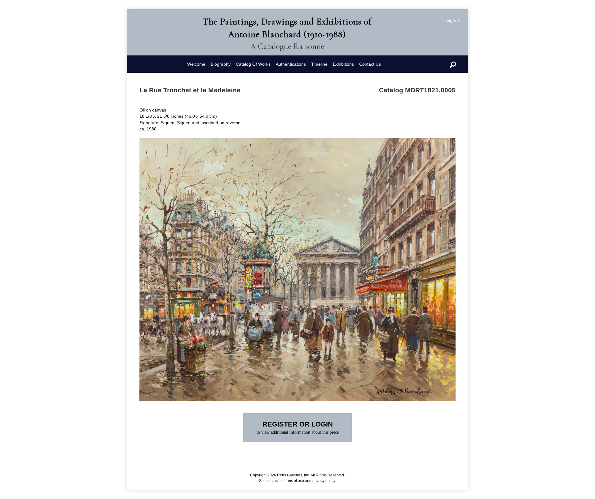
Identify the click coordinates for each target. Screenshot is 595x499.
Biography (221, 64)
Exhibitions (343, 64)
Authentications (291, 64)
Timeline (319, 64)
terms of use (294, 481)
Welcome (196, 64)
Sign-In (453, 20)
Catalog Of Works (253, 64)
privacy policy (323, 481)
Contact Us (370, 64)
